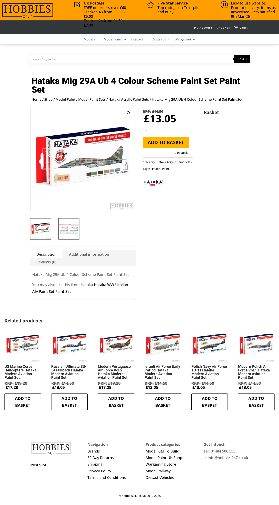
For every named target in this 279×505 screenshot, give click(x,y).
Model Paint (113, 39)
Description (46, 254)
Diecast (137, 39)
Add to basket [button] (23, 402)
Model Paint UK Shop (164, 457)
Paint (165, 169)
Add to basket (166, 142)
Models (89, 39)
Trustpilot (37, 465)
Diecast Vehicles (160, 477)
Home (36, 99)
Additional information (89, 254)
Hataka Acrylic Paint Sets (128, 99)
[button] (128, 113)
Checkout (224, 27)
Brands (93, 451)
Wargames (182, 39)
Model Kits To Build (162, 451)
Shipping (95, 464)
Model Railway (158, 470)
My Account (203, 27)
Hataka (155, 169)
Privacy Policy (99, 470)
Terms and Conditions (106, 477)
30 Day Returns (100, 457)
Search (242, 59)
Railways (159, 39)
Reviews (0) (46, 262)
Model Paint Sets (92, 99)
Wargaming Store (161, 464)
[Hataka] (153, 183)
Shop (48, 99)
